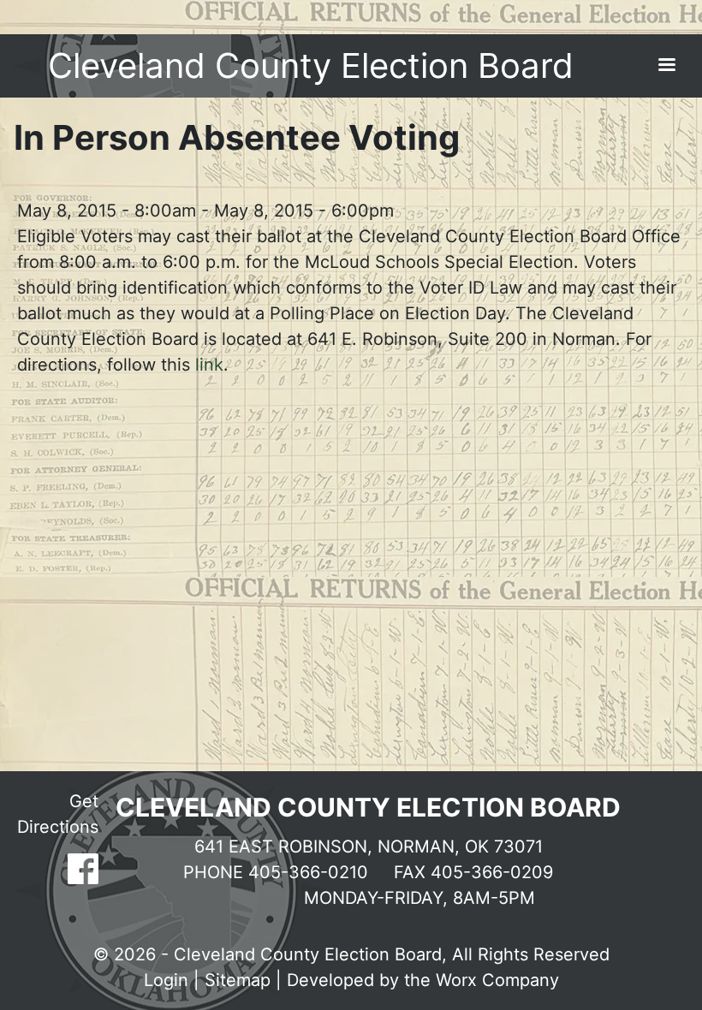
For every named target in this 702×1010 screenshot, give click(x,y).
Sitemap (238, 980)
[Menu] (666, 66)
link (209, 364)
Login (166, 980)
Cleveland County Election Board (311, 65)
